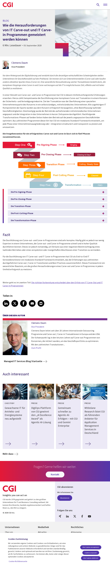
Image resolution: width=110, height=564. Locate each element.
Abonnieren (64, 498)
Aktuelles (42, 532)
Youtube (89, 516)
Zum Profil (36, 348)
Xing (60, 516)
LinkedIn (67, 516)
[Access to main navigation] (105, 5)
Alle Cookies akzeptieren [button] (90, 547)
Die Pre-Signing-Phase (21, 192)
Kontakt (55, 474)
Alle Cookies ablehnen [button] (90, 558)
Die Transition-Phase (21, 206)
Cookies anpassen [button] (91, 553)
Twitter (74, 516)
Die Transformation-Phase (23, 220)
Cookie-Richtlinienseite (18, 561)
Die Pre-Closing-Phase (21, 199)
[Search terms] (98, 4)
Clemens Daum (19, 62)
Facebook (82, 516)
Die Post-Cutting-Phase (22, 213)
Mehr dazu (8, 453)
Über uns (9, 532)
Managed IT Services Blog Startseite (23, 361)
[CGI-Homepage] (8, 4)
